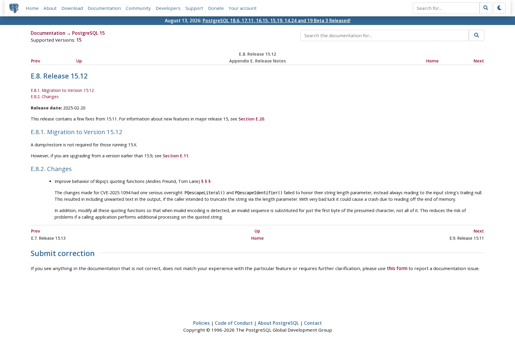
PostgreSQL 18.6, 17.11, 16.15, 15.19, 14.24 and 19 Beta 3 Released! (276, 20)
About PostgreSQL (278, 323)
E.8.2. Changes (45, 96)
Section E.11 (175, 156)
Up (79, 61)
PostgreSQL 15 (88, 33)
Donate (216, 8)
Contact (313, 323)
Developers (168, 8)
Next (479, 61)
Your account (243, 8)
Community (138, 8)
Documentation (104, 8)
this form (397, 268)
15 (79, 40)
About (50, 8)
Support (194, 8)
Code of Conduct (234, 323)
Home (32, 8)
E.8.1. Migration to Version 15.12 (62, 90)
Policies (201, 323)
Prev (35, 61)
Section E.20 (251, 119)
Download (72, 8)
